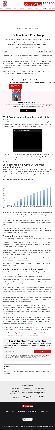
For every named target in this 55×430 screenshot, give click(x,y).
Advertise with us (18, 415)
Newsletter (49, 51)
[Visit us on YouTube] (47, 3)
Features (39, 47)
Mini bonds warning (14, 12)
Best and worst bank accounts (30, 12)
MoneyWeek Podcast (27, 391)
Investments (18, 28)
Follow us (42, 51)
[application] (28, 140)
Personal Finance (19, 8)
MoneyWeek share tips (39, 391)
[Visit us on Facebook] (41, 3)
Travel (37, 8)
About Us (8, 413)
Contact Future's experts (19, 413)
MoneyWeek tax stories (39, 397)
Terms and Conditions (34, 413)
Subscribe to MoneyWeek (15, 392)
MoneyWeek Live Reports (27, 398)
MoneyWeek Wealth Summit (27, 394)
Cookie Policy (8, 415)
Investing (8, 8)
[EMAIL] (5, 368)
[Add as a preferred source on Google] (27, 420)
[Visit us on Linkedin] (45, 3)
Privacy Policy (45, 413)
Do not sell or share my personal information (37, 415)
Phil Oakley (19, 47)
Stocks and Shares (28, 28)
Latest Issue (15, 398)
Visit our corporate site (45, 426)
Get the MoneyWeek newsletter (15, 396)
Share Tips (36, 28)
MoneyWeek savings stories (39, 394)
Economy (29, 8)
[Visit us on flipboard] (52, 3)
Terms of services (23, 355)
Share (6, 51)
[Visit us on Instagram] (49, 3)
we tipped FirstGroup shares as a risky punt (25, 333)
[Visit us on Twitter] (43, 3)
